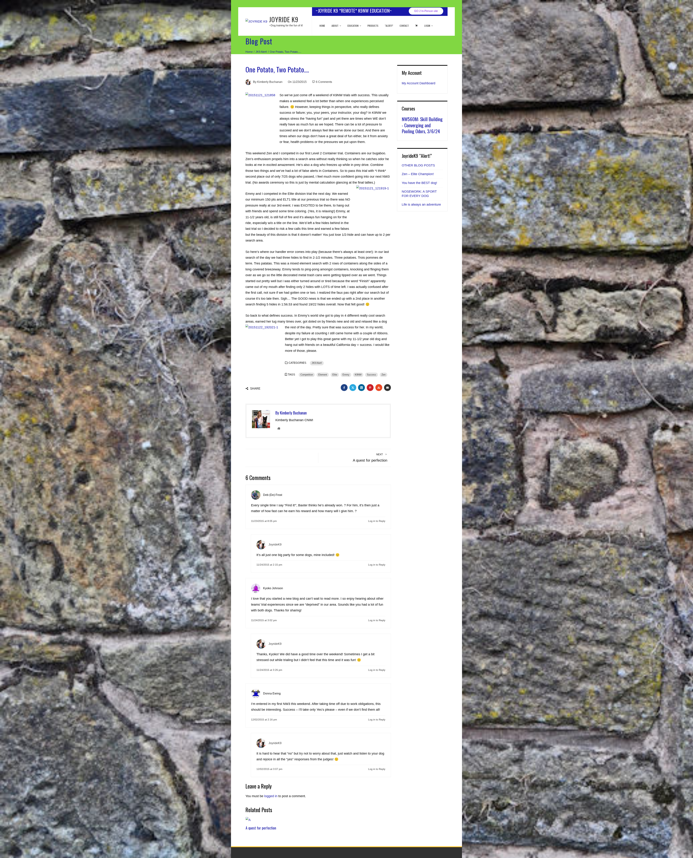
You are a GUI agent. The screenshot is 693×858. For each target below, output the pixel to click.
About (335, 25)
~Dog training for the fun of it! (286, 25)
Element (322, 374)
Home (322, 25)
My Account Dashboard (418, 83)
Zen (383, 374)
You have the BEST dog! (419, 183)
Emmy (346, 374)
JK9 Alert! (317, 363)
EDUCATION (352, 25)
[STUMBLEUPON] (378, 387)
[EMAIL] (387, 387)
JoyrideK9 (275, 544)
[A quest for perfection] (248, 820)
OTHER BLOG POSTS (418, 165)
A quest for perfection (261, 828)
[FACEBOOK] (344, 387)
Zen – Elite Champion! (418, 174)
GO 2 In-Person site (426, 10)
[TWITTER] (352, 387)
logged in (270, 796)
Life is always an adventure (421, 204)
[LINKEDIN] (361, 387)
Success (371, 374)
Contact (404, 25)
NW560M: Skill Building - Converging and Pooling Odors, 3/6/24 (422, 125)
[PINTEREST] (370, 387)
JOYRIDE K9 (283, 19)
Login (427, 25)
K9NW (358, 374)
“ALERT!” (389, 25)
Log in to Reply (376, 521)
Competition (306, 374)
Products (372, 25)
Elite (334, 374)
